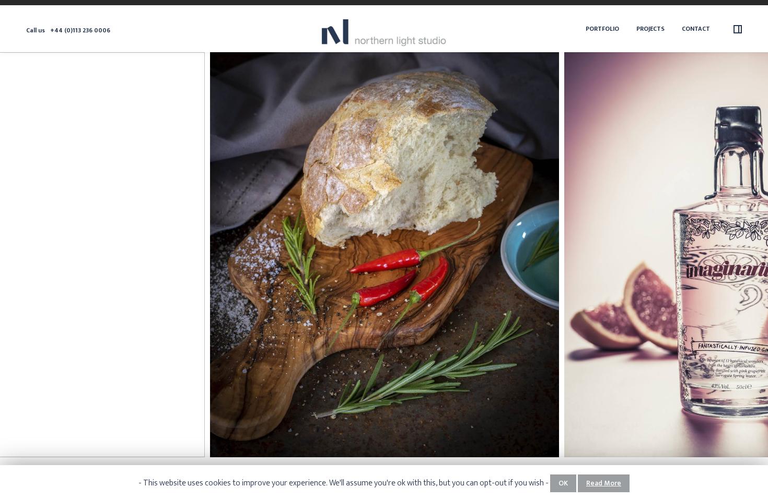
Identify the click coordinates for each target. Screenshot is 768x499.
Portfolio (602, 28)
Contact (696, 28)
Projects (650, 28)
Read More (603, 483)
